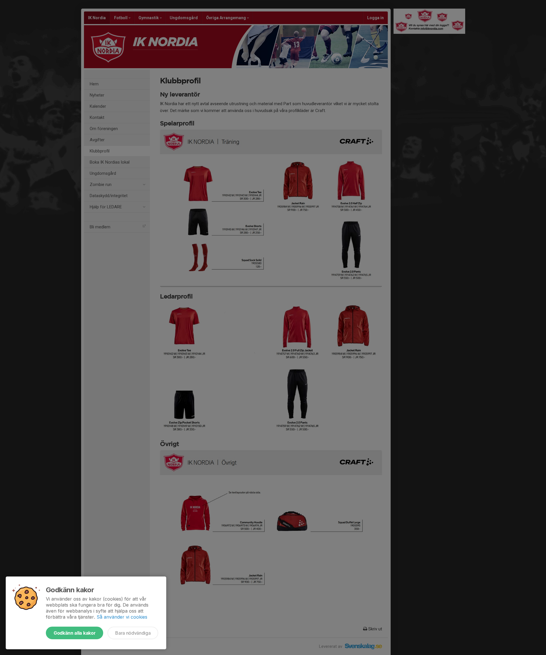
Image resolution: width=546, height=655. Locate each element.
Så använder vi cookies (122, 617)
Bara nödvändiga (132, 633)
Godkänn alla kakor (74, 633)
